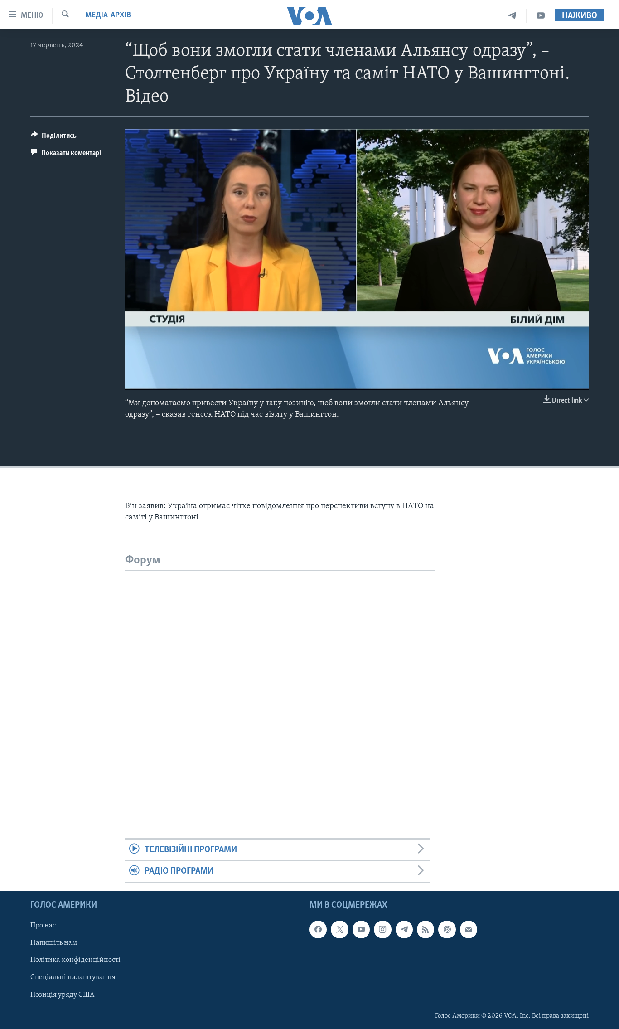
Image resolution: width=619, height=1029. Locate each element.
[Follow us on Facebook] (318, 929)
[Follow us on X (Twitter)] (339, 929)
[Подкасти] (446, 929)
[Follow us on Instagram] (382, 929)
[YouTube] (541, 16)
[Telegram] (512, 16)
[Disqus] (280, 684)
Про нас (43, 925)
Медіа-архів (108, 15)
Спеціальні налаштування (73, 977)
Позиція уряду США (62, 994)
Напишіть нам (53, 942)
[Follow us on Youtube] (361, 929)
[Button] (54, 137)
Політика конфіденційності (75, 960)
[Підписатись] (468, 929)
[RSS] (425, 929)
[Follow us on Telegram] (404, 929)
